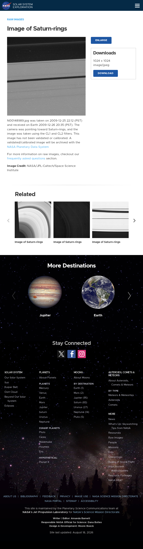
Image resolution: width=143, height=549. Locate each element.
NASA (4, 5)
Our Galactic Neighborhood (20, 14)
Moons (78, 372)
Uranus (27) (81, 407)
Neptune (44, 422)
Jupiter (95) (81, 398)
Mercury (44, 388)
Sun (6, 382)
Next (135, 220)
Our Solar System (14, 377)
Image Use (81, 496)
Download (105, 73)
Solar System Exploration (20, 5)
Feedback (48, 496)
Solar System (13, 372)
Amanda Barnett (80, 518)
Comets (112, 405)
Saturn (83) (80, 402)
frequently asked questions (26, 158)
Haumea (44, 447)
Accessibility (89, 501)
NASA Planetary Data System (28, 147)
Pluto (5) (79, 417)
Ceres (42, 437)
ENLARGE (101, 40)
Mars (42, 402)
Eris (41, 451)
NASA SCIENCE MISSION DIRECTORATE (115, 496)
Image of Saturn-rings (29, 242)
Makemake (45, 442)
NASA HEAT (115, 480)
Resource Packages (120, 475)
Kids (111, 452)
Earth (98, 315)
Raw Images (15, 19)
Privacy (65, 496)
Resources (114, 433)
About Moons (82, 377)
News (111, 419)
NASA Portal (53, 501)
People (112, 442)
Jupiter (45, 315)
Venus (43, 393)
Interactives (115, 457)
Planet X (44, 462)
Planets (44, 372)
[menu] (137, 5)
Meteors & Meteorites (121, 395)
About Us (9, 496)
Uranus (43, 417)
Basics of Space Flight (121, 462)
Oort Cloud (11, 392)
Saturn (43, 412)
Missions (113, 447)
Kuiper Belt (11, 387)
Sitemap (71, 501)
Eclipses (9, 406)
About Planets (47, 377)
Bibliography (29, 496)
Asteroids (114, 400)
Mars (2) (79, 393)
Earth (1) (79, 388)
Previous (8, 220)
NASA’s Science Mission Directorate (96, 512)
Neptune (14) (81, 412)
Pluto (42, 432)
